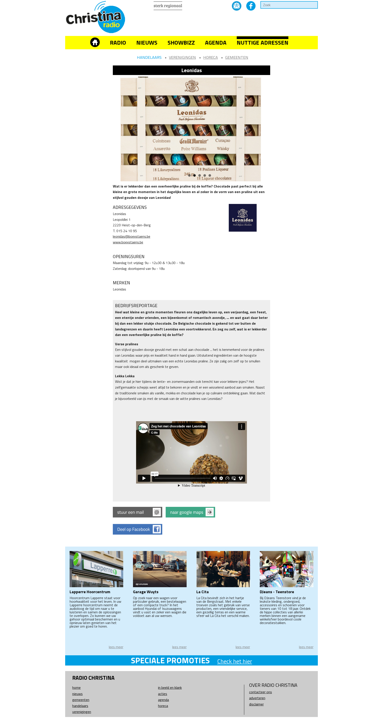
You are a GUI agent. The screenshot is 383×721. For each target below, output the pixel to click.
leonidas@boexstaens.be (131, 236)
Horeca (210, 57)
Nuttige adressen (262, 42)
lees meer (116, 647)
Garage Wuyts (145, 592)
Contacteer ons (260, 692)
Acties (162, 693)
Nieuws (146, 42)
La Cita (202, 592)
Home (76, 687)
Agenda (216, 42)
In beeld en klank (170, 687)
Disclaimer (256, 704)
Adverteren (257, 698)
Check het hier (234, 661)
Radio (118, 42)
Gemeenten (236, 57)
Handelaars (149, 57)
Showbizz (181, 42)
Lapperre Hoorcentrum (90, 592)
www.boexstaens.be (128, 242)
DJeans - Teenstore (277, 592)
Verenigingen (182, 57)
